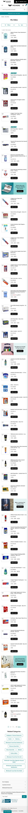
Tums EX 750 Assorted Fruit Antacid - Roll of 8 (19, 142)
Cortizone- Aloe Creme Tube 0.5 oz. (19, 618)
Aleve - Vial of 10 (14, 384)
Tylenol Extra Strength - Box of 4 (18, 605)
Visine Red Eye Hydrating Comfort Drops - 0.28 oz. (18, 170)
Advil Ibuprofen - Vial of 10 (17, 421)
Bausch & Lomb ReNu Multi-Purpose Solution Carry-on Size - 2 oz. (19, 156)
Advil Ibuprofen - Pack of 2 (17, 129)
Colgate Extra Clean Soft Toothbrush (16, 199)
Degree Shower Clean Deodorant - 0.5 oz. (18, 33)
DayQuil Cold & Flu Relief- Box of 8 (19, 698)
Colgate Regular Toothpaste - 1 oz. (19, 580)
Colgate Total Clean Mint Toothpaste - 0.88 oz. (16, 114)
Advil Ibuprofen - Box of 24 (17, 319)
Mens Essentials (10, 749)
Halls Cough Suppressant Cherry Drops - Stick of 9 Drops (18, 593)
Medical (20, 749)
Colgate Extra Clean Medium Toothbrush (17, 238)
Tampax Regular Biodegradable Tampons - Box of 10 (18, 554)
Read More (20, 191)
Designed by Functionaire (6, 809)
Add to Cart (14, 41)
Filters (8, 25)
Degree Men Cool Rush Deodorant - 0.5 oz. (19, 46)
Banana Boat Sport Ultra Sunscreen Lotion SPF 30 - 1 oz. (19, 447)
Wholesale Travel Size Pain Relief (14, 770)
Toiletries (17, 739)
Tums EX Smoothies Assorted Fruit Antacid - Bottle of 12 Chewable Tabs (19, 528)
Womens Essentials (14, 746)
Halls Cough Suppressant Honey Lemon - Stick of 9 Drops (18, 686)
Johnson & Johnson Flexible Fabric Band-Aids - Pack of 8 (18, 60)
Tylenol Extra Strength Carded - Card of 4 (18, 100)
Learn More (20, 506)
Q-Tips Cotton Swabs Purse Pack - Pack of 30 (18, 252)
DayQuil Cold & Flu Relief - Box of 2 (19, 644)
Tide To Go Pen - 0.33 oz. (16, 278)
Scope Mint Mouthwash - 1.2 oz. (18, 567)
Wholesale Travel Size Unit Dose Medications (14, 766)
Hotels (9, 739)
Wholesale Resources (7, 787)
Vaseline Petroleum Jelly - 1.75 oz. (18, 372)
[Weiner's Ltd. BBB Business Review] (14, 801)
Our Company (5, 781)
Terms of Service (14, 810)
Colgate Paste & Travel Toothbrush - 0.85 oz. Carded (19, 265)
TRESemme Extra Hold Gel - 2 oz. (18, 434)
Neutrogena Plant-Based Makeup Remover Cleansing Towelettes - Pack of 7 (18, 292)
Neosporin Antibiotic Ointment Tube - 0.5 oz (18, 486)
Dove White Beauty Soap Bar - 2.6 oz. (18, 306)
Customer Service (6, 784)
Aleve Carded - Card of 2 (16, 331)
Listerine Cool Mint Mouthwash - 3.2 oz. (18, 359)
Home (2, 16)
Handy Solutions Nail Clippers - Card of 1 (18, 225)
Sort (22, 25)
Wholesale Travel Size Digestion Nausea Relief (14, 761)
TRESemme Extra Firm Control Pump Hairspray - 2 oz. (18, 460)
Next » (19, 726)
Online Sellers (14, 753)
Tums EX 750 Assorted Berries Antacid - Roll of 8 (17, 631)
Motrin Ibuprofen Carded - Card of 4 (19, 397)
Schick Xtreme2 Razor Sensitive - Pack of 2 (18, 672)
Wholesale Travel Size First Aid (14, 757)
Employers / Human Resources (14, 735)
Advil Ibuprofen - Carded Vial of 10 (19, 473)
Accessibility (21, 810)
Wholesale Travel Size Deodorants (14, 742)
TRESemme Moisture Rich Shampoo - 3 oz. (19, 711)
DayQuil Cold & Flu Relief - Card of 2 (19, 409)
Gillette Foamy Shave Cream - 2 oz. (19, 514)
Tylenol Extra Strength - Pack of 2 (18, 212)
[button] (3, 33)
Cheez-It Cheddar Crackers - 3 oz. (18, 541)
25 (16, 726)
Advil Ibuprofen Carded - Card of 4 (19, 87)
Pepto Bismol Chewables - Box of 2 (19, 75)
